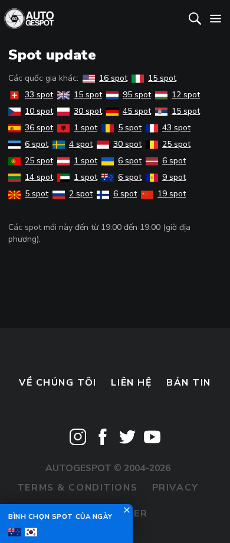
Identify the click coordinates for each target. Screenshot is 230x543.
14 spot (39, 177)
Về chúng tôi (58, 382)
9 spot (174, 177)
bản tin (188, 382)
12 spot (186, 94)
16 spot (113, 78)
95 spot (137, 94)
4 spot (81, 144)
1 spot (85, 127)
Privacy (175, 487)
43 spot (176, 127)
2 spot (81, 193)
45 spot (137, 111)
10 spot (39, 111)
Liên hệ (131, 382)
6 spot (36, 144)
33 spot (39, 94)
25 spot (176, 144)
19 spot (171, 193)
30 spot (88, 111)
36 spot (39, 127)
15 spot (162, 78)
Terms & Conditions (77, 487)
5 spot (130, 127)
